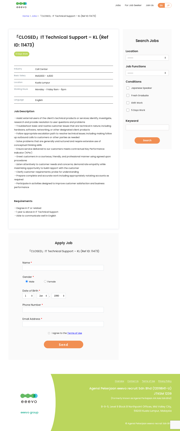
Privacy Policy (165, 381)
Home (25, 16)
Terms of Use (74, 333)
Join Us (150, 5)
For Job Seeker (133, 5)
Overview (119, 381)
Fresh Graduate (140, 95)
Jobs (118, 5)
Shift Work (137, 102)
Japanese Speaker (141, 88)
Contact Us (133, 381)
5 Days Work (138, 110)
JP (168, 5)
